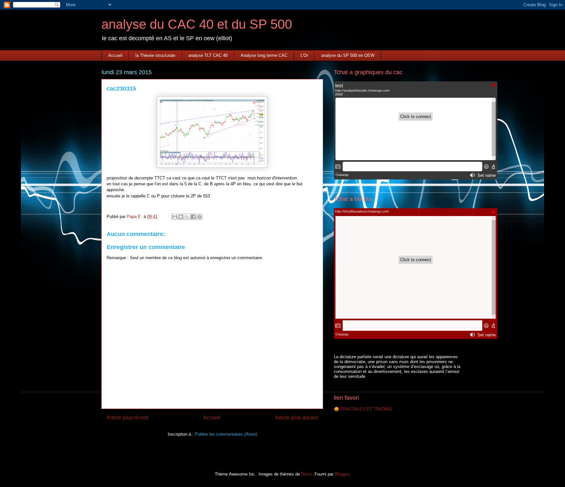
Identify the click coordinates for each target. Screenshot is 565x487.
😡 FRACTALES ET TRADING (363, 409)
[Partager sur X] (187, 216)
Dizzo (306, 474)
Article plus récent (127, 417)
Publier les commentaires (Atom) (226, 434)
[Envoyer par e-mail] (174, 216)
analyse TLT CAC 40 (208, 55)
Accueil (115, 55)
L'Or (304, 55)
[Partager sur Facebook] (193, 216)
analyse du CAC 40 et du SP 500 (196, 24)
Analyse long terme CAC (264, 55)
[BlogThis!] (181, 216)
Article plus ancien (296, 417)
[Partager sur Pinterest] (199, 216)
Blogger (342, 474)
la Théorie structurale (155, 55)
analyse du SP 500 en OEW (347, 55)
